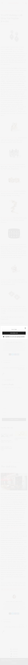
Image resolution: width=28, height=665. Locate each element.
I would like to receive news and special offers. (15, 336)
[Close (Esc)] (25, 328)
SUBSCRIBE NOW (14, 333)
